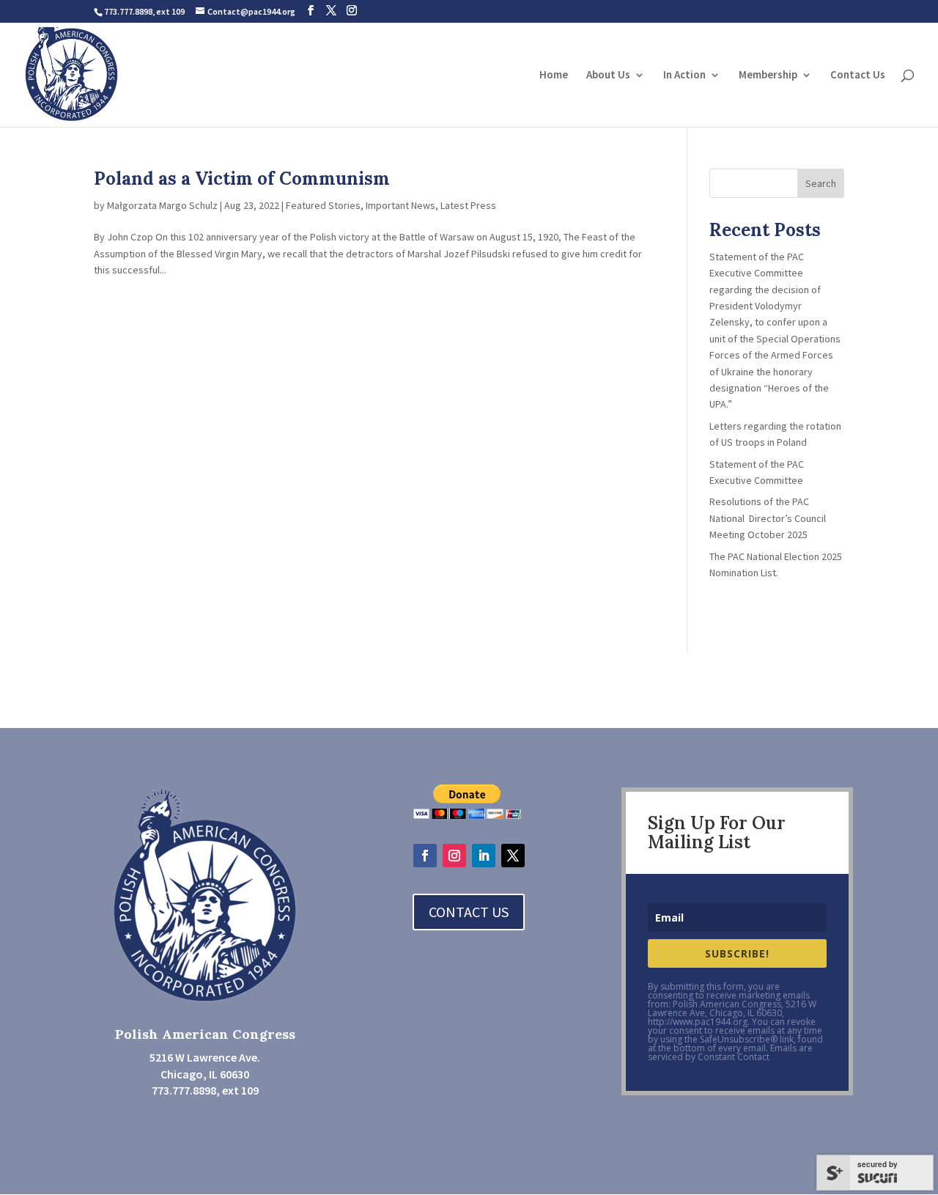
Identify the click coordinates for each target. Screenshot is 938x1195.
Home (553, 75)
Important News (400, 205)
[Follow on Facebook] (425, 855)
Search (820, 183)
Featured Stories (323, 205)
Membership (768, 75)
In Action (684, 75)
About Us (608, 75)
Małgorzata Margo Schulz (162, 205)
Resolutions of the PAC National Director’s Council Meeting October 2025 (767, 518)
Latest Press (468, 205)
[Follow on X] (513, 855)
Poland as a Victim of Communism (242, 178)
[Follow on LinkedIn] (483, 855)
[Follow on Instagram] (454, 855)
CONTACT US (469, 911)
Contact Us (857, 75)
